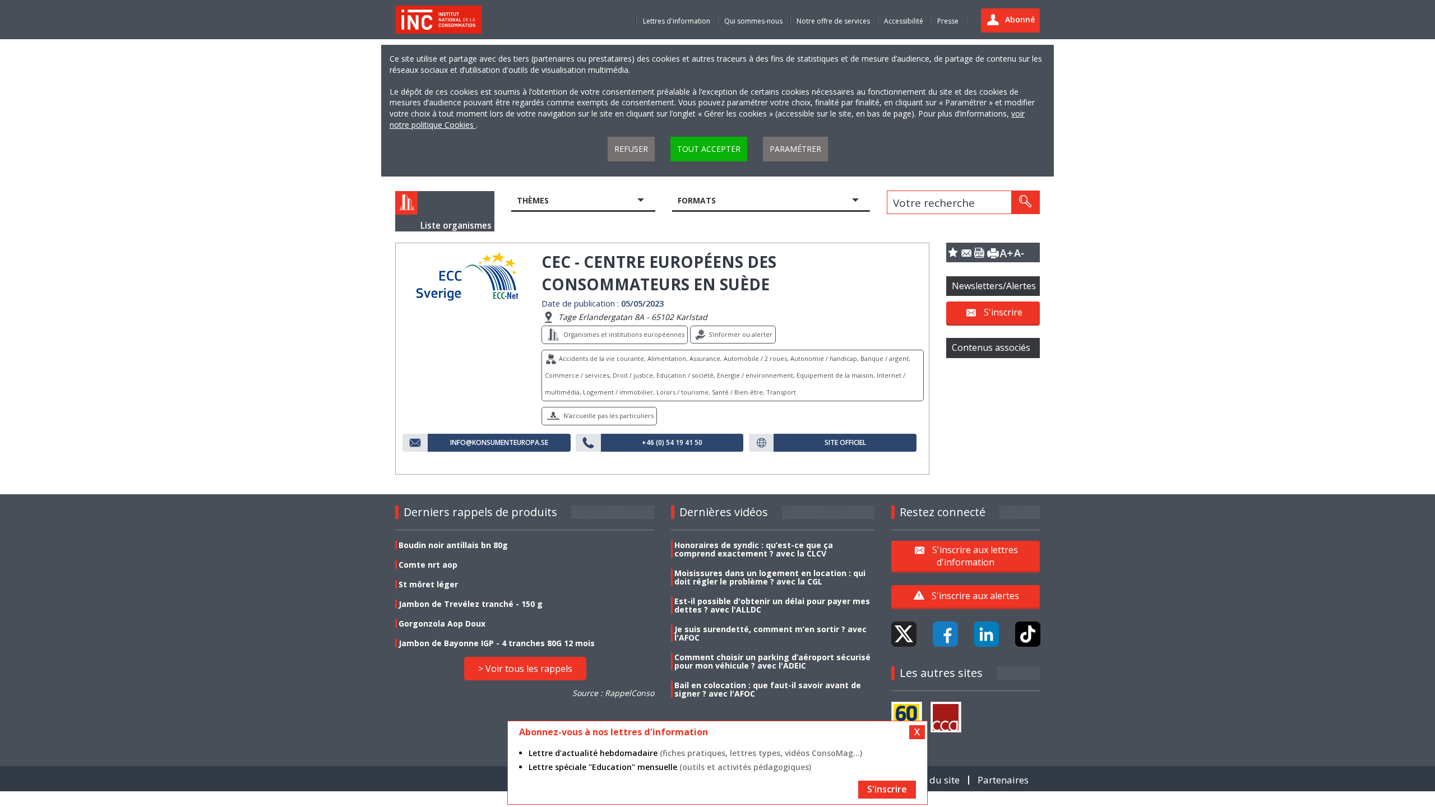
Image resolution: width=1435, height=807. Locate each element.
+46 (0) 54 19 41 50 (672, 442)
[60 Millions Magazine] (906, 717)
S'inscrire (1003, 312)
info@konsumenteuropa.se (499, 442)
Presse (948, 21)
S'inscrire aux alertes (975, 596)
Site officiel (845, 442)
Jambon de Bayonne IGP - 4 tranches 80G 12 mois (497, 643)
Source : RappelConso (613, 693)
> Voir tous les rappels (525, 668)
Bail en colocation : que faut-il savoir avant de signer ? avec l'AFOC (767, 689)
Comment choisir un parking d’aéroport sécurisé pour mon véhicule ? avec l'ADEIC (772, 661)
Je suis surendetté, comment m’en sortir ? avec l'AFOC (770, 633)
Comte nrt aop (428, 564)
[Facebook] (945, 634)
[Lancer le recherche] (1025, 202)
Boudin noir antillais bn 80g (453, 545)
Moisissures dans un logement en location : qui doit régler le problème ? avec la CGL (769, 577)
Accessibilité (903, 21)
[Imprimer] (992, 252)
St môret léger (428, 584)
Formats (697, 200)
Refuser (631, 148)
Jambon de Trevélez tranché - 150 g (471, 604)
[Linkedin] (986, 634)
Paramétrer (795, 148)
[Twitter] (903, 634)
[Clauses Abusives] (946, 717)
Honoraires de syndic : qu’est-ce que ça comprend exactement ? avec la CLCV (753, 549)
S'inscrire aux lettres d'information (975, 555)
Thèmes (533, 200)
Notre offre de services (833, 21)
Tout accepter (708, 148)
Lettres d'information (676, 21)
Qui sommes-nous (753, 21)
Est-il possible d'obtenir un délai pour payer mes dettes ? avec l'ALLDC (772, 605)
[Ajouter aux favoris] (953, 252)
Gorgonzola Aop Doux (442, 623)
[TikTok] (1027, 634)
